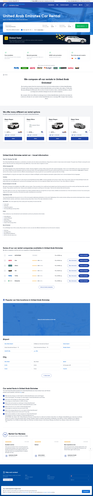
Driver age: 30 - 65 (27, 29)
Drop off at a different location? (12, 29)
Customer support (64, 5)
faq (21, 392)
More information (73, 260)
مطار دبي (36, 351)
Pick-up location (8, 25)
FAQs (26, 475)
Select (13, 138)
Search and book (84, 255)
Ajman (64, 361)
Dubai (6, 369)
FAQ (57, 5)
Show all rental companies (46, 287)
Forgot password (50, 477)
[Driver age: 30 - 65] (21, 30)
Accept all (86, 491)
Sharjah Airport (66, 347)
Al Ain (6, 365)
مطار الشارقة (7, 351)
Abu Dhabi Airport (9, 344)
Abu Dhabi (7, 361)
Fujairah (65, 369)
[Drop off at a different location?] (5, 30)
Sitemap (26, 478)
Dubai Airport (66, 344)
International (51, 5)
